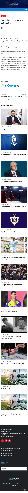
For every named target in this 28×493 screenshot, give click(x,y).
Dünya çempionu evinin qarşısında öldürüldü (13, 206)
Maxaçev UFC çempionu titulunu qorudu (12, 363)
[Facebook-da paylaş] (5, 85)
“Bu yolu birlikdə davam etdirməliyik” (11, 181)
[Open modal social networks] (18, 85)
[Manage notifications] (24, 490)
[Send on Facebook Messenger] (8, 85)
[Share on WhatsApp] (2, 85)
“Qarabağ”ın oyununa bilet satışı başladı (12, 232)
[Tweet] (11, 85)
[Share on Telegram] (14, 85)
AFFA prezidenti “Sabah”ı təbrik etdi (11, 129)
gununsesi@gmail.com (8, 453)
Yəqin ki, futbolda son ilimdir (9, 311)
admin (9, 28)
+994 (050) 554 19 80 (7, 450)
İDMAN (3, 16)
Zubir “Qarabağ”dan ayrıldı (8, 388)
